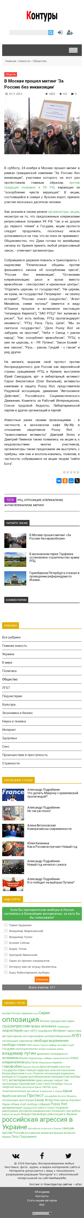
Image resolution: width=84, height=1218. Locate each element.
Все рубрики (11, 637)
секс (26, 1030)
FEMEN (74, 1058)
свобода (48, 1058)
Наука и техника (14, 721)
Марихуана (45, 1062)
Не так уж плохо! (43, 809)
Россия (15, 1013)
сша (6, 1026)
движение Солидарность (52, 1053)
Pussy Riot (59, 1104)
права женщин (44, 1080)
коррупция (43, 1070)
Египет (29, 1073)
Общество (40, 61)
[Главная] (42, 20)
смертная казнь (12, 1087)
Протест (35, 1095)
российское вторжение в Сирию (44, 1091)
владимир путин (19, 1053)
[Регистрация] (70, 33)
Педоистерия (12, 696)
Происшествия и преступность (25, 755)
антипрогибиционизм (57, 1036)
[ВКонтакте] (59, 480)
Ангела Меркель (67, 1096)
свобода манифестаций (61, 1045)
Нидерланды (35, 1058)
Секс (5, 746)
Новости (24, 61)
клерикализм (52, 500)
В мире (7, 662)
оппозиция (32, 500)
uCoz (78, 1184)
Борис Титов (17, 949)
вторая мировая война (51, 1049)
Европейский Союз (30, 1083)
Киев (56, 1100)
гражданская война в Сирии (38, 1107)
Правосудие (63, 1026)
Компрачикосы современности (49, 827)
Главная (10, 61)
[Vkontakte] (15, 1157)
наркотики (74, 1030)
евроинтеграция (11, 1114)
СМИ (29, 1045)
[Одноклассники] (65, 480)
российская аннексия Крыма (44, 1132)
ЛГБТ (6, 688)
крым (67, 1091)
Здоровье (9, 738)
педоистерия (12, 1030)
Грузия (44, 1045)
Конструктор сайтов (58, 1184)
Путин (34, 1062)
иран (55, 1087)
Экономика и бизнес (17, 713)
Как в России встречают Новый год (52, 845)
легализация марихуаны (59, 1073)
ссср (35, 1013)
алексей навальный (62, 1070)
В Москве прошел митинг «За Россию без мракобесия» (50, 536)
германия (27, 1013)
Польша (68, 1084)
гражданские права (62, 1021)
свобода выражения (50, 1040)
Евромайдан (39, 1114)
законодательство (26, 1048)
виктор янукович (70, 1100)
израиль (57, 1062)
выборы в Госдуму (15, 1076)
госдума (8, 1049)
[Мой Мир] (71, 480)
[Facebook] (42, 1157)
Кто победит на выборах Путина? (51, 880)
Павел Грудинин (20, 925)
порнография (36, 1036)
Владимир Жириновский (26, 931)
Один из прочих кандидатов (29, 961)
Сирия (44, 1013)
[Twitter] (68, 1157)
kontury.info (58, 1178)
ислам (6, 1013)
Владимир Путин (20, 937)
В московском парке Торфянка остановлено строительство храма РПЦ (54, 557)
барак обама (10, 1104)
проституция (48, 1067)
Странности (11, 763)
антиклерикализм (18, 505)
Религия (38, 1073)
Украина (8, 654)
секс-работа (72, 1110)
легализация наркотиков (17, 1040)
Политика (9, 671)
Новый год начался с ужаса (46, 862)
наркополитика (60, 1058)
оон (24, 1036)
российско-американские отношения (42, 1110)
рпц (20, 500)
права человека (43, 1026)
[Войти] (59, 33)
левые (36, 1045)
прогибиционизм (39, 1076)
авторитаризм (12, 1036)
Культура (9, 704)
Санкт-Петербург (53, 1083)
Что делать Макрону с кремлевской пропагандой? (52, 793)
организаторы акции (63, 212)
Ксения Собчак (19, 943)
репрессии (20, 1026)
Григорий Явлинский (23, 955)
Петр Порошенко (24, 1137)
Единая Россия (31, 1067)
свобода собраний (38, 1104)
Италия (23, 1058)
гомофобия (12, 1066)
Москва (44, 1021)
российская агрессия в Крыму (44, 1128)
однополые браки (31, 1087)
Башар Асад (44, 1100)
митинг (38, 505)
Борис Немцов (27, 1070)
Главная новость (14, 646)
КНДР (23, 1104)
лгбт (76, 1035)
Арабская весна (14, 1096)
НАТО (33, 1030)
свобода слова (14, 1045)
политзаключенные (14, 1091)
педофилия (45, 1030)
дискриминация (12, 1107)
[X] (77, 480)
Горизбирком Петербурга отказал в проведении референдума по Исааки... (54, 576)
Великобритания (13, 1073)
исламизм (10, 1058)
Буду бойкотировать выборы (29, 972)
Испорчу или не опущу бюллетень (33, 967)
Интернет (9, 730)
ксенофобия (50, 1096)
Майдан (26, 1114)
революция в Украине (62, 1114)
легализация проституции (18, 1100)
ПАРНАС (46, 1087)
